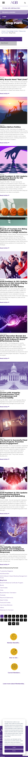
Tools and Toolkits (5, 602)
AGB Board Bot (4, 573)
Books (2, 585)
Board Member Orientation (8, 592)
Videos (2, 607)
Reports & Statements (6, 597)
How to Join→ (14, 657)
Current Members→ (14, 672)
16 (13, 623)
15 (9, 623)
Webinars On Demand (6, 610)
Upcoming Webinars (6, 605)
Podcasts (2, 595)
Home (3, 31)
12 (17, 620)
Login (4, 16)
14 (25, 620)
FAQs (1, 590)
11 (13, 620)
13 (21, 620)
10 (9, 620)
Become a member (8, 12)
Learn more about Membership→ (14, 683)
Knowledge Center (12, 31)
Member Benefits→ (13, 643)
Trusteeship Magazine (6, 571)
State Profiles (4, 600)
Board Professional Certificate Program (11, 582)
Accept (14, 747)
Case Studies (3, 587)
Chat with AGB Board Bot (12, 8)
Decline (14, 750)
